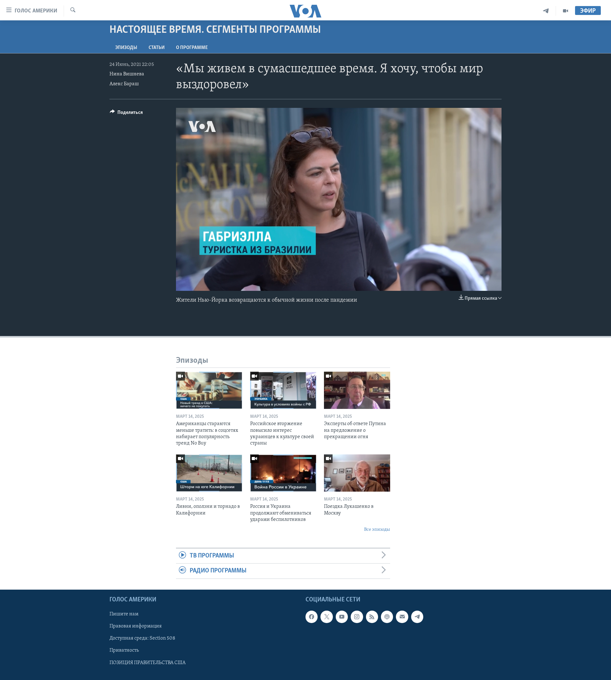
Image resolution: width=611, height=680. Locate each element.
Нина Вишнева (126, 74)
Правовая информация (135, 626)
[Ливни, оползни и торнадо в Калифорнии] (209, 473)
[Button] (126, 114)
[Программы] (565, 11)
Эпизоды (126, 47)
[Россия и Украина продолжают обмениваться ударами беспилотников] (283, 473)
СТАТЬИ (157, 47)
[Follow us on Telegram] (417, 617)
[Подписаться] (402, 617)
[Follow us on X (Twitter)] (326, 617)
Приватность (124, 650)
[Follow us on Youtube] (342, 617)
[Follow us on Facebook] (312, 617)
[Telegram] (546, 11)
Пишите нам (123, 614)
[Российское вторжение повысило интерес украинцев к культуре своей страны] (283, 390)
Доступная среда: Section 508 (142, 638)
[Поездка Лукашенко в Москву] (357, 473)
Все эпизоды (377, 529)
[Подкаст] (387, 617)
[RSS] (372, 617)
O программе (192, 47)
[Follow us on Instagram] (357, 617)
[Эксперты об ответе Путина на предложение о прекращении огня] (357, 390)
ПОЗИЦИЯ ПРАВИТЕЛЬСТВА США (147, 662)
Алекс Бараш (124, 84)
